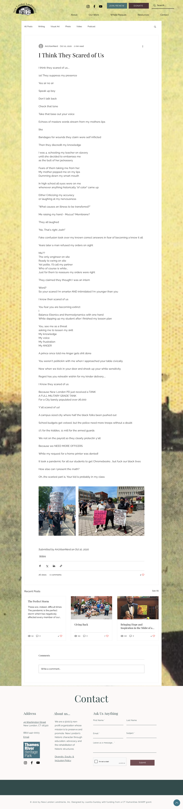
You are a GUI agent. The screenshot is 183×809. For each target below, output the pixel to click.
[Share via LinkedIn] (54, 566)
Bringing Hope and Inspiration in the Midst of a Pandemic (136, 626)
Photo (68, 26)
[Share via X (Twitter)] (47, 566)
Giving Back (81, 624)
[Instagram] (88, 6)
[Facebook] (94, 6)
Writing (41, 26)
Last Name (131, 720)
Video (79, 26)
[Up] (176, 802)
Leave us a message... (103, 743)
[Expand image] (57, 511)
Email (26, 737)
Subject (130, 733)
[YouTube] (101, 6)
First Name (98, 720)
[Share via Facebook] (40, 566)
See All (155, 591)
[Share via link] (61, 566)
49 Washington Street (34, 722)
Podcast (91, 26)
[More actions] (142, 46)
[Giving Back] (91, 607)
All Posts (28, 26)
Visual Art (55, 26)
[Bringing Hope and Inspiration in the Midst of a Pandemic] (138, 607)
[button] (94, 13)
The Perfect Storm (38, 601)
